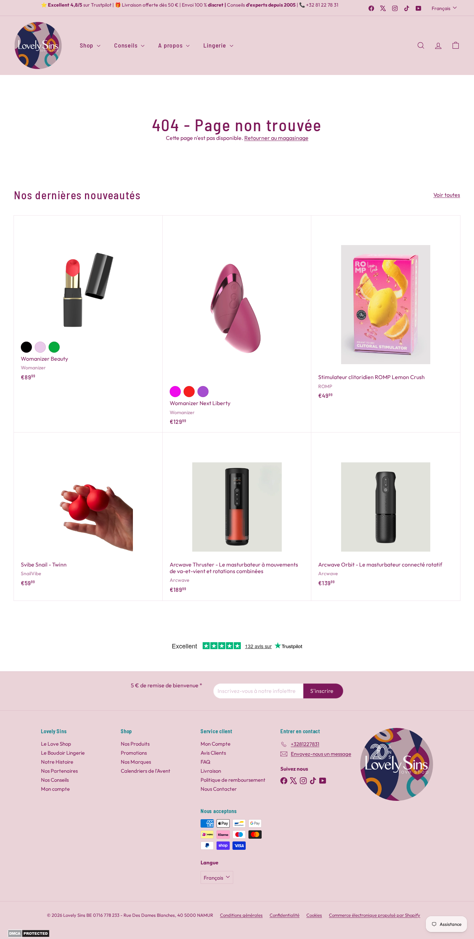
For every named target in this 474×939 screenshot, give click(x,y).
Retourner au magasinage (276, 137)
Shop (87, 45)
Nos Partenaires (59, 771)
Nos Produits (135, 743)
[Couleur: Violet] (203, 391)
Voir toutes (446, 195)
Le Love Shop (56, 743)
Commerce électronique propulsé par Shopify (374, 915)
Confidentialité (284, 915)
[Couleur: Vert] (54, 347)
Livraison (211, 771)
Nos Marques (136, 761)
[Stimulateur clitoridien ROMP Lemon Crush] (385, 311)
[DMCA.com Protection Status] (29, 935)
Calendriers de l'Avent (145, 771)
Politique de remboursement (233, 780)
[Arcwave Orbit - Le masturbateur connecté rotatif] (385, 513)
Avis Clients (213, 752)
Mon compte (55, 789)
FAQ (205, 761)
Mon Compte (215, 743)
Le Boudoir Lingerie (63, 752)
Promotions (134, 752)
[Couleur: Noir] (26, 347)
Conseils (126, 45)
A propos (171, 45)
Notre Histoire (57, 761)
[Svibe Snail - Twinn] (88, 513)
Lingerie (215, 45)
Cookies (314, 915)
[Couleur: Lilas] (40, 347)
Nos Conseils (55, 780)
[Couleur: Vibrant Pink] (175, 391)
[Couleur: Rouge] (189, 391)
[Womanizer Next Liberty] (237, 324)
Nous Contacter (219, 789)
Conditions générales (241, 915)
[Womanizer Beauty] (88, 302)
